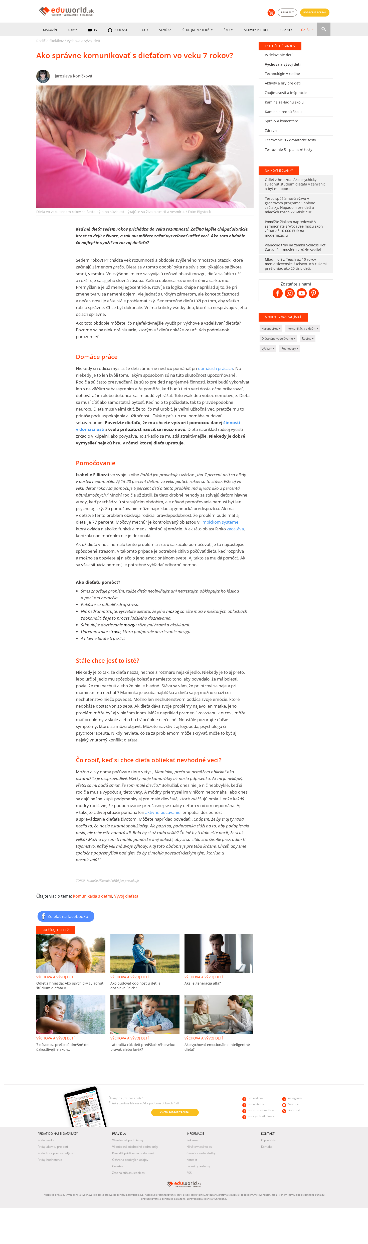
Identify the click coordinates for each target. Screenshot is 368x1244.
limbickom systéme (220, 522)
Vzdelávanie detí (278, 54)
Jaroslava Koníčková (73, 76)
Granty (286, 30)
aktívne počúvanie (162, 812)
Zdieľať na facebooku (68, 916)
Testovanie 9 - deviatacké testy (290, 140)
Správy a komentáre (281, 121)
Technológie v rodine (282, 73)
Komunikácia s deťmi (92, 896)
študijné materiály (197, 30)
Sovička (165, 30)
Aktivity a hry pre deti (283, 83)
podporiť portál (314, 12)
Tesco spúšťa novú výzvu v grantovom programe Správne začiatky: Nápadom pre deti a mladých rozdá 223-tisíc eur (290, 205)
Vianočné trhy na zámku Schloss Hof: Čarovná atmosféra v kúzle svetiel (295, 247)
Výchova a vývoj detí (83, 40)
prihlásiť (287, 12)
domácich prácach (215, 368)
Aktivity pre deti (256, 30)
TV (95, 30)
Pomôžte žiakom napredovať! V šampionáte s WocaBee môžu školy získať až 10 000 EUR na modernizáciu (294, 228)
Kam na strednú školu (283, 111)
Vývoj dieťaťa (126, 896)
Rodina (307, 338)
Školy (228, 30)
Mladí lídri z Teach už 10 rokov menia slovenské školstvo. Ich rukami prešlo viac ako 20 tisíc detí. (296, 264)
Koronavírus (270, 328)
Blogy (143, 30)
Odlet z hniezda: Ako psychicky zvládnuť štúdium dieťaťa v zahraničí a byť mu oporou (295, 184)
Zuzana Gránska (70, 1112)
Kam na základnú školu (284, 102)
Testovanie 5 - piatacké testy (288, 149)
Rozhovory (289, 348)
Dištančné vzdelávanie (278, 338)
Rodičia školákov (50, 40)
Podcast (120, 30)
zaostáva (235, 529)
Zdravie (271, 130)
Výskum (267, 348)
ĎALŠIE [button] (306, 30)
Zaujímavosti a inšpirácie (286, 92)
